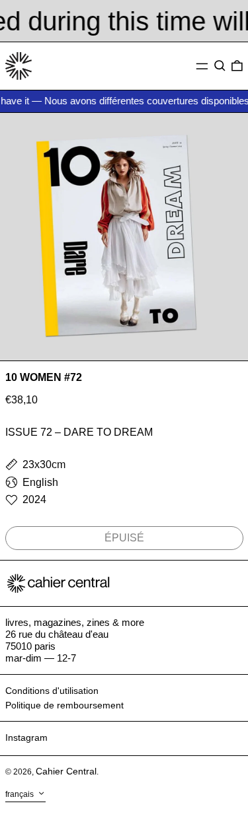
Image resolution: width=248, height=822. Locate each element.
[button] (220, 66)
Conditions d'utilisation (52, 690)
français (20, 794)
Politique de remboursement (64, 705)
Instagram (26, 737)
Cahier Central (66, 771)
